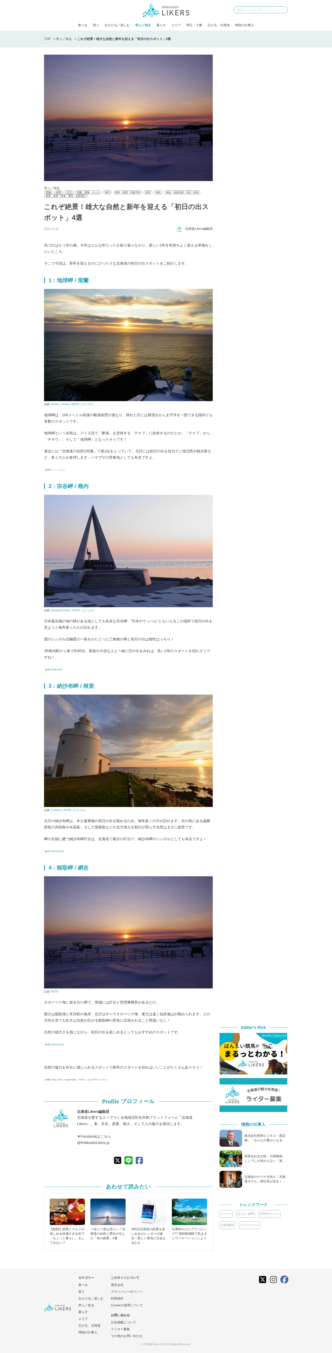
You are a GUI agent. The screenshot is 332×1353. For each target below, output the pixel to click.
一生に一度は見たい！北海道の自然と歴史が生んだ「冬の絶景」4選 (107, 1233)
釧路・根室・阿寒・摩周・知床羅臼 (66, 196)
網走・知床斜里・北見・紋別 (182, 192)
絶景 (147, 192)
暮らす (161, 25)
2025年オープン (269, 1213)
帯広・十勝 (194, 25)
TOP (47, 39)
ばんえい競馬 (245, 1213)
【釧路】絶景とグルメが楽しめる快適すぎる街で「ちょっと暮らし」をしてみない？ (67, 1235)
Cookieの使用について (127, 1305)
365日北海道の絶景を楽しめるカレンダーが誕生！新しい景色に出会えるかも (148, 1235)
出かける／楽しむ (117, 25)
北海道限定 (227, 1225)
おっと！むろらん (58, 470)
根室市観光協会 (57, 851)
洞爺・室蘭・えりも (88, 192)
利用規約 (117, 1298)
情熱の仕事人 (244, 25)
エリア (176, 25)
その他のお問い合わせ (127, 1336)
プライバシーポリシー (127, 1291)
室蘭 (48, 192)
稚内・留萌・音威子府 (127, 192)
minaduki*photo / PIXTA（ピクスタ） (73, 610)
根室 (58, 192)
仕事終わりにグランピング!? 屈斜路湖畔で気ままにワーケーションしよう (189, 1233)
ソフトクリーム (249, 1225)
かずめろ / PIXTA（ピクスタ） (69, 810)
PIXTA (54, 991)
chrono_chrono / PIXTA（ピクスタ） (73, 404)
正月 (69, 192)
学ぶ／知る (143, 25)
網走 (158, 192)
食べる (82, 25)
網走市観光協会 (57, 1045)
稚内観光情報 (56, 670)
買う (96, 25)
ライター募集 (120, 1329)
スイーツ (226, 1213)
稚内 (107, 192)
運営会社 (117, 1285)
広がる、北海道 (219, 25)
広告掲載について (123, 1322)
